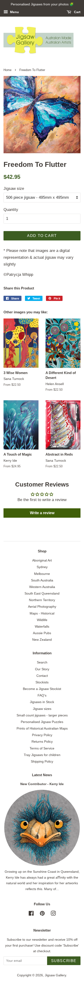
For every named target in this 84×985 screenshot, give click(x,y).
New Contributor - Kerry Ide (42, 784)
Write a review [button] (42, 513)
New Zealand (42, 639)
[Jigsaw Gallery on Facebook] (31, 914)
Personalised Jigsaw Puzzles (42, 722)
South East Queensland (42, 593)
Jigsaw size (14, 188)
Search (42, 662)
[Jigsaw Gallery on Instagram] (53, 914)
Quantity (11, 209)
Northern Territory (42, 600)
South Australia (42, 580)
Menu (14, 12)
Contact (42, 676)
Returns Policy (42, 741)
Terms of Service (42, 748)
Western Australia (42, 587)
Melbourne (42, 574)
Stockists (42, 682)
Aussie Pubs (42, 633)
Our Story (42, 669)
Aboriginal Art (42, 560)
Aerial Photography (42, 606)
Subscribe (64, 961)
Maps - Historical (42, 613)
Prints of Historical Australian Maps (42, 728)
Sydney (42, 567)
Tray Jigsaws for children (42, 755)
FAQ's (42, 695)
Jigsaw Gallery (55, 975)
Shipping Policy (42, 761)
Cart (76, 12)
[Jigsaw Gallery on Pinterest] (42, 914)
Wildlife (42, 620)
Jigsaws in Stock (42, 702)
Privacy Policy (42, 735)
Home (7, 70)
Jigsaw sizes (42, 709)
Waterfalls (42, 626)
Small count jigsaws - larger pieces (42, 715)
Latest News (42, 775)
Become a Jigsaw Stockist (42, 689)
